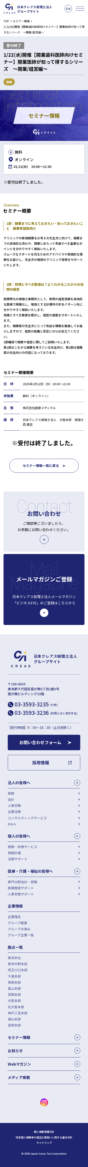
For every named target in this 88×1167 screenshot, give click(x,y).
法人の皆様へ (19, 782)
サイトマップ (44, 1143)
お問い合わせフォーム (40, 742)
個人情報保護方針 (44, 1132)
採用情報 (40, 762)
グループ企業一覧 (21, 935)
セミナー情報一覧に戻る (41, 465)
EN (68, 8)
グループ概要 (17, 922)
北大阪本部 (16, 1007)
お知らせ (15, 1050)
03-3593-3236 (46, 712)
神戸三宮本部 (17, 1013)
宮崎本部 (14, 1025)
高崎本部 (14, 982)
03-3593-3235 (36, 704)
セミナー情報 (21, 21)
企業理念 (14, 916)
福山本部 (14, 1019)
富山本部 (14, 988)
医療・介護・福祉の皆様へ (30, 871)
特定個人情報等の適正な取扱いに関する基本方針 (44, 1137)
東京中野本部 (17, 963)
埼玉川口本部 (17, 970)
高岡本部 (14, 994)
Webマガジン (19, 1064)
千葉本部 (14, 976)
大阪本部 (14, 1000)
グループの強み (19, 929)
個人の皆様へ (19, 836)
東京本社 (14, 957)
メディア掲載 (19, 1077)
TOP (6, 21)
